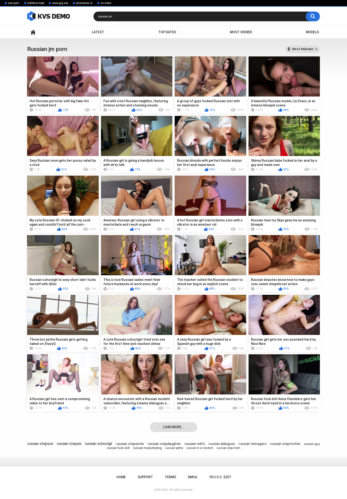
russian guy (312, 444)
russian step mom (228, 448)
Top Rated (167, 32)
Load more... (173, 427)
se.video (106, 3)
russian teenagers (253, 444)
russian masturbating (147, 448)
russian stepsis (69, 443)
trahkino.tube (35, 3)
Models (312, 32)
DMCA (192, 477)
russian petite (174, 448)
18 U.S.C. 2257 (220, 477)
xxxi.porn (13, 3)
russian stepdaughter (164, 444)
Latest (98, 32)
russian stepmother (285, 444)
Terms (170, 477)
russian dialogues (221, 444)
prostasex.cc (84, 3)
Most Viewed (241, 32)
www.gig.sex (60, 3)
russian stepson (40, 443)
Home (33, 32)
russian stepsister (130, 444)
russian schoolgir (98, 443)
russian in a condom (199, 448)
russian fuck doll (118, 448)
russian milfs (195, 444)
